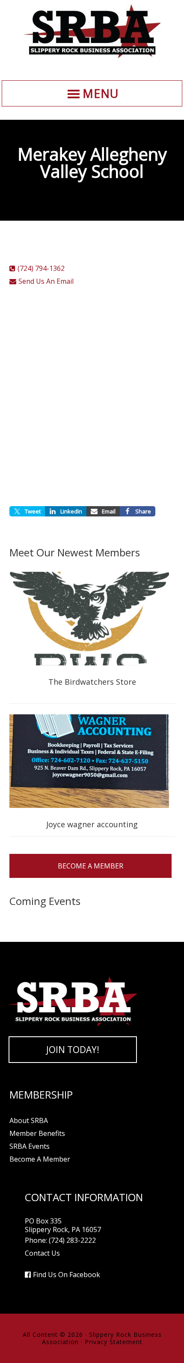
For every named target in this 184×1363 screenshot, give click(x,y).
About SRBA (28, 1120)
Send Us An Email (46, 281)
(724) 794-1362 (41, 268)
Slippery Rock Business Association (92, 31)
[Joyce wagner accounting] (92, 762)
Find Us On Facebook (66, 1274)
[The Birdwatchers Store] (92, 619)
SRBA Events (29, 1146)
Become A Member (90, 866)
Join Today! (72, 1050)
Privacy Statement (113, 1342)
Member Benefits (37, 1133)
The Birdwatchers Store (92, 682)
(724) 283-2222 (72, 1240)
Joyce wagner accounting (92, 824)
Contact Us (42, 1253)
